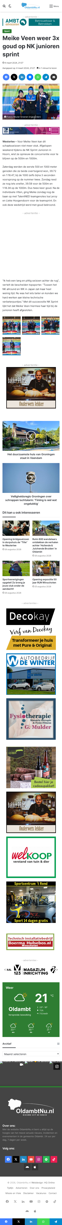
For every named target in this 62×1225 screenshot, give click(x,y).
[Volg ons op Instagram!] (57, 1066)
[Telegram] (45, 77)
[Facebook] (6, 77)
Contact (53, 1193)
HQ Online (49, 1182)
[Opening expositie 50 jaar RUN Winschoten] (46, 568)
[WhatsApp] (38, 77)
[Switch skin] (10, 7)
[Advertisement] (31, 246)
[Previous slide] (5, 969)
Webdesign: (37, 1182)
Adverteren (21, 1188)
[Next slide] (57, 969)
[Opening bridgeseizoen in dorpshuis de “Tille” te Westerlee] (16, 528)
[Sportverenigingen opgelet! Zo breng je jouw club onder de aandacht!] (16, 568)
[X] (14, 77)
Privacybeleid (48, 1188)
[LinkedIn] (22, 77)
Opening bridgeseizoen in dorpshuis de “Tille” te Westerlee (15, 542)
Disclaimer (28, 1193)
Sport (7, 31)
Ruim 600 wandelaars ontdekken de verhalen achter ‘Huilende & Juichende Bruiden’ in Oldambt (45, 545)
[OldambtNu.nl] (30, 5)
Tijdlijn (10, 1188)
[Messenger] (30, 77)
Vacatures (41, 1193)
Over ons (34, 1188)
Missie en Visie (13, 1193)
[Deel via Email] (53, 77)
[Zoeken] (4, 7)
